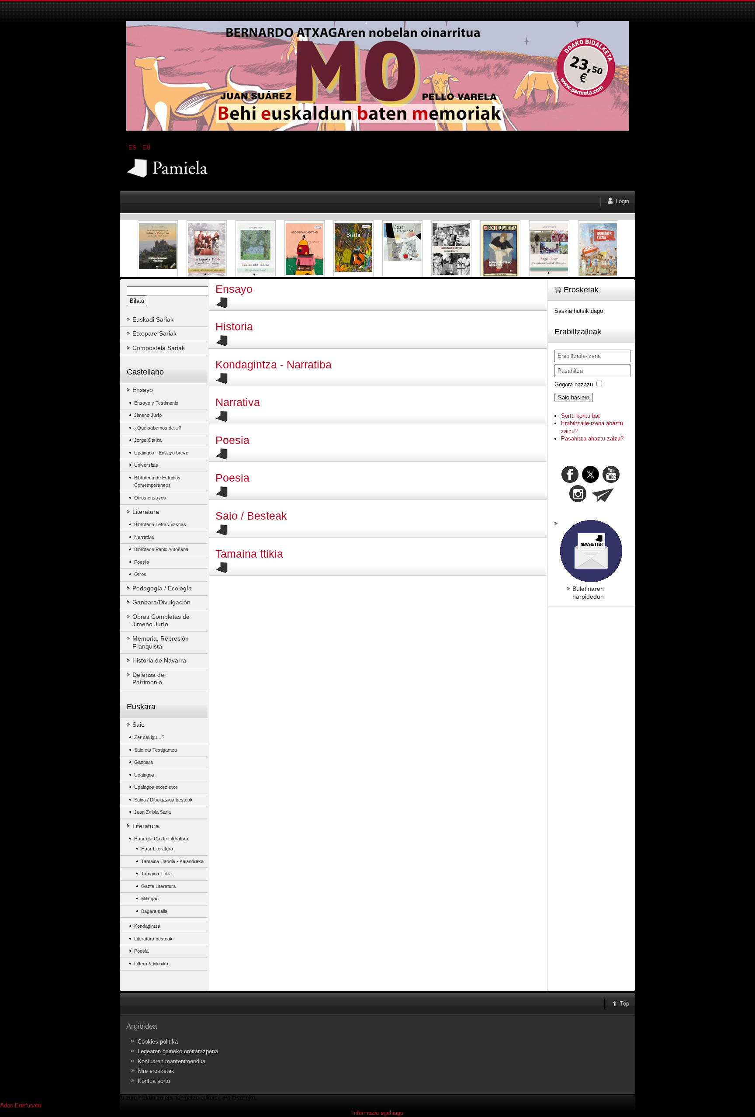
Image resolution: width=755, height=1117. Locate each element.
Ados (6, 1105)
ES (133, 147)
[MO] (377, 128)
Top (624, 1003)
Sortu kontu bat (580, 416)
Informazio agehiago (377, 1113)
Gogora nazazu (573, 384)
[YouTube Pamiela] (611, 481)
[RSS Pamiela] (578, 500)
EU (146, 147)
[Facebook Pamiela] (570, 481)
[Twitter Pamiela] (620, 481)
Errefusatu (28, 1105)
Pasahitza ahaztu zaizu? (592, 438)
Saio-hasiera (573, 397)
